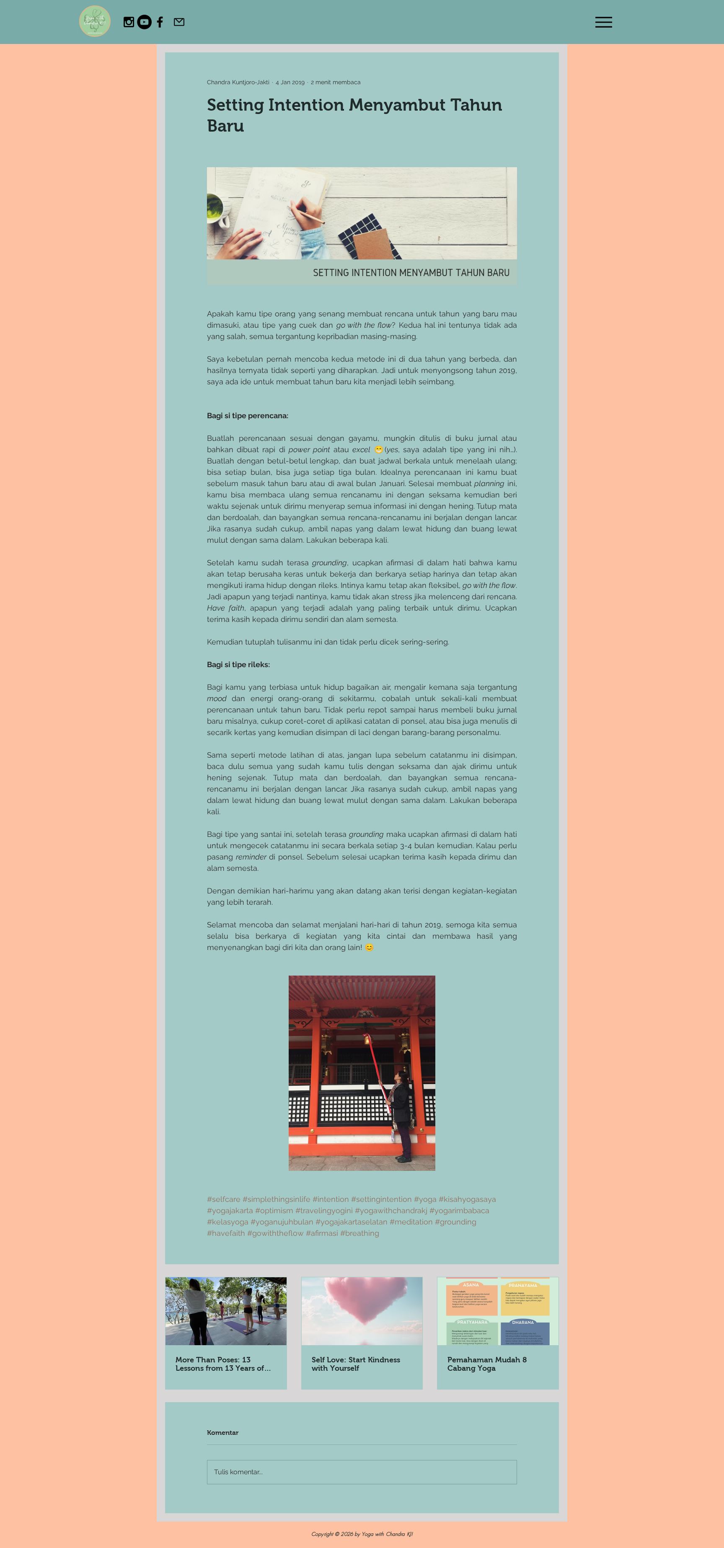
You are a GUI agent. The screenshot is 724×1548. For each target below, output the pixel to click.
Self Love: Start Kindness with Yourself (356, 1364)
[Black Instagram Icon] (129, 22)
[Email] (179, 21)
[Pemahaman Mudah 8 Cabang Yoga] (498, 1311)
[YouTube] (144, 22)
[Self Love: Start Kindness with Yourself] (362, 1311)
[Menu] (603, 22)
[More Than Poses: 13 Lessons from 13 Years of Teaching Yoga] (226, 1311)
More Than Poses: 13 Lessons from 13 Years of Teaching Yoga (220, 1364)
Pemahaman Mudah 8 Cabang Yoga (487, 1364)
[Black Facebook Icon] (160, 22)
